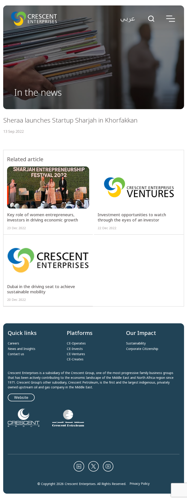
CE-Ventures (76, 354)
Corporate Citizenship (142, 349)
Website (21, 397)
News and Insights (21, 349)
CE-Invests (75, 349)
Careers (13, 343)
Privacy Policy (140, 484)
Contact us (16, 354)
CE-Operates (76, 343)
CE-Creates (75, 359)
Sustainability (136, 343)
